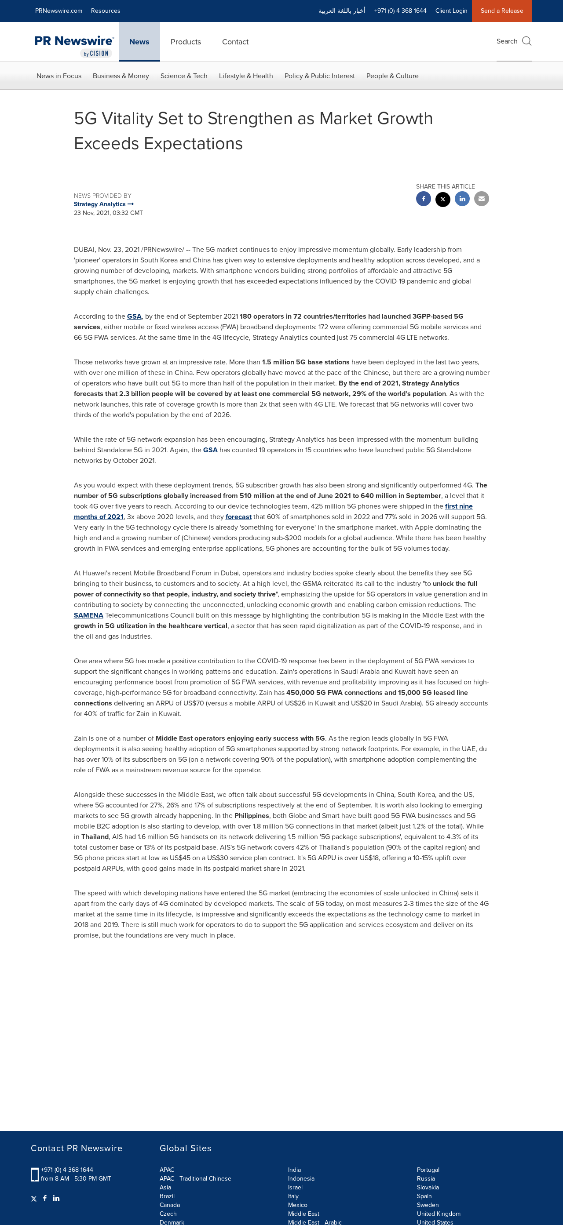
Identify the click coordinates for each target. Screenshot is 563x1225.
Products (186, 41)
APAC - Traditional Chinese (195, 1178)
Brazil (167, 1196)
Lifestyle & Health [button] (246, 76)
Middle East (303, 1213)
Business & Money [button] (121, 76)
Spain (424, 1196)
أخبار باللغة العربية (342, 10)
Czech (168, 1213)
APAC (167, 1169)
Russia (426, 1178)
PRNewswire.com (58, 10)
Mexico (297, 1205)
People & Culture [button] (392, 76)
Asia (165, 1187)
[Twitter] (35, 1198)
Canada (170, 1205)
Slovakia (428, 1187)
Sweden (428, 1205)
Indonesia (301, 1178)
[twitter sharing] (442, 200)
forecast (239, 517)
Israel (295, 1187)
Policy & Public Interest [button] (320, 76)
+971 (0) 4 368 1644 (67, 1169)
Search (507, 41)
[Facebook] (45, 1198)
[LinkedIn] (56, 1198)
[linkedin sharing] (462, 199)
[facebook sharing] (423, 199)
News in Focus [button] (59, 76)
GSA (134, 316)
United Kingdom (439, 1213)
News (139, 41)
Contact (235, 41)
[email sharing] (481, 199)
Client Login (451, 10)
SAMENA (88, 615)
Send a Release (502, 10)
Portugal (428, 1169)
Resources (106, 10)
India (294, 1169)
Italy (293, 1196)
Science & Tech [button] (184, 76)
